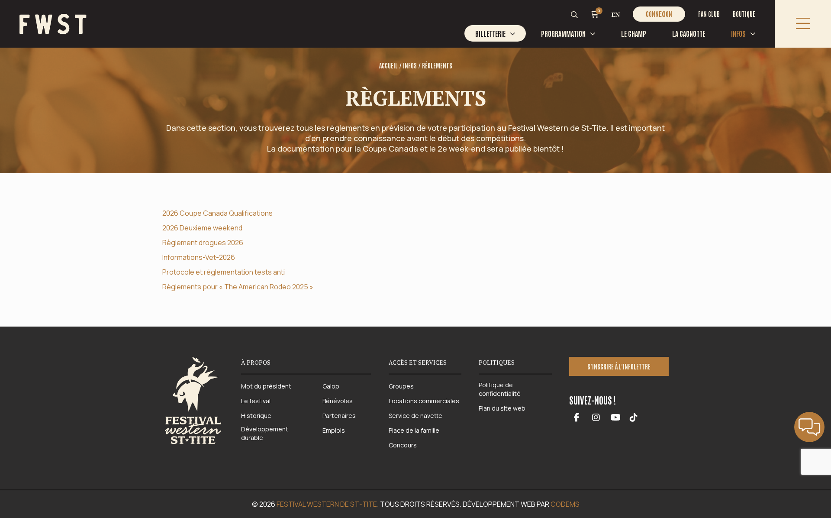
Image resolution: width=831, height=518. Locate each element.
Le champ (633, 33)
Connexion (659, 14)
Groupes (401, 386)
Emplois (333, 430)
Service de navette (415, 415)
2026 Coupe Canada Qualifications (217, 213)
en (616, 14)
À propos (256, 362)
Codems (565, 504)
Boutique (744, 14)
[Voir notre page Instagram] (596, 418)
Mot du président (266, 386)
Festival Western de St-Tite (327, 504)
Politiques (497, 362)
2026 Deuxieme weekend (202, 228)
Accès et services (418, 362)
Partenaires (339, 415)
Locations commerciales (424, 401)
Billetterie (490, 33)
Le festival (256, 401)
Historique (256, 415)
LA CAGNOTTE (688, 33)
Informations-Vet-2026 (198, 257)
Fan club (709, 14)
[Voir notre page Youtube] (615, 418)
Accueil (388, 65)
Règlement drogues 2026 (202, 242)
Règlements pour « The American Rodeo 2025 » (237, 286)
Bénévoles (337, 401)
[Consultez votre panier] (595, 14)
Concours (403, 445)
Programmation (563, 33)
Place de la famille (414, 430)
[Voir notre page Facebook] (576, 418)
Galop (330, 386)
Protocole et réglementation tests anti (223, 272)
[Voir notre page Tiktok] (634, 418)
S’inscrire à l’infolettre (619, 366)
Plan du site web (502, 408)
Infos (738, 33)
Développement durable (264, 433)
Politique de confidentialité (500, 389)
